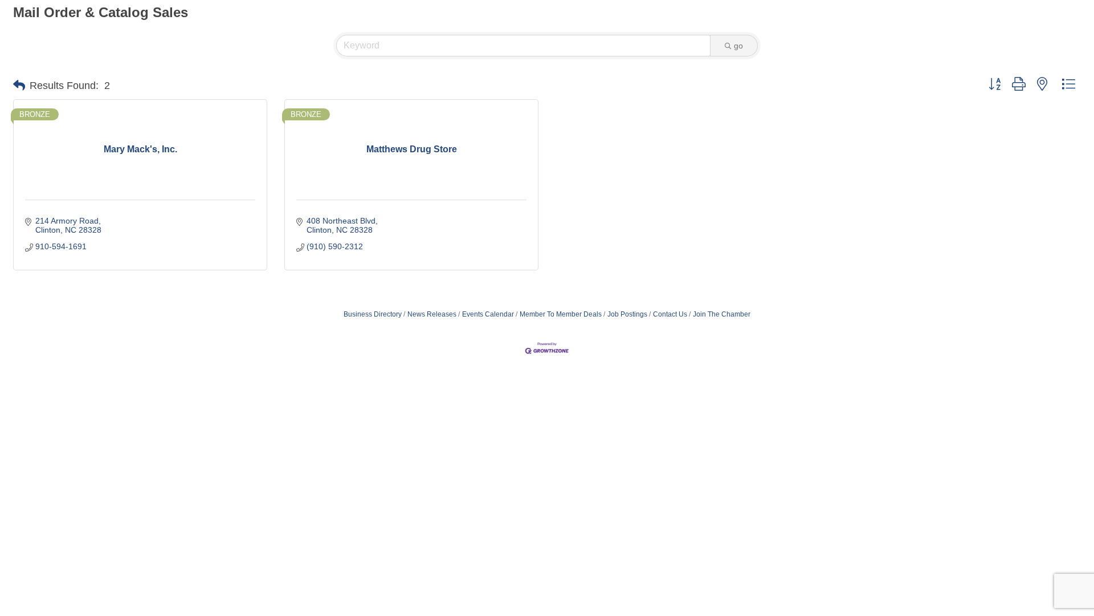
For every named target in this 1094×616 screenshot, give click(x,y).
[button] (19, 85)
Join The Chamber (721, 314)
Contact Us (670, 314)
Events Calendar (488, 314)
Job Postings (627, 314)
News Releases (431, 314)
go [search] (738, 45)
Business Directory (373, 314)
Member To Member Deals (561, 314)
